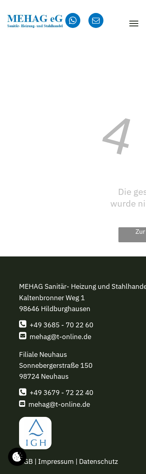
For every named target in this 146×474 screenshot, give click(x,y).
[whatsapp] (72, 21)
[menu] (134, 23)
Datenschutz (98, 461)
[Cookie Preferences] (17, 457)
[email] (95, 21)
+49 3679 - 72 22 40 (61, 392)
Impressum (56, 461)
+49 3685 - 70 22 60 (61, 324)
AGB (26, 461)
